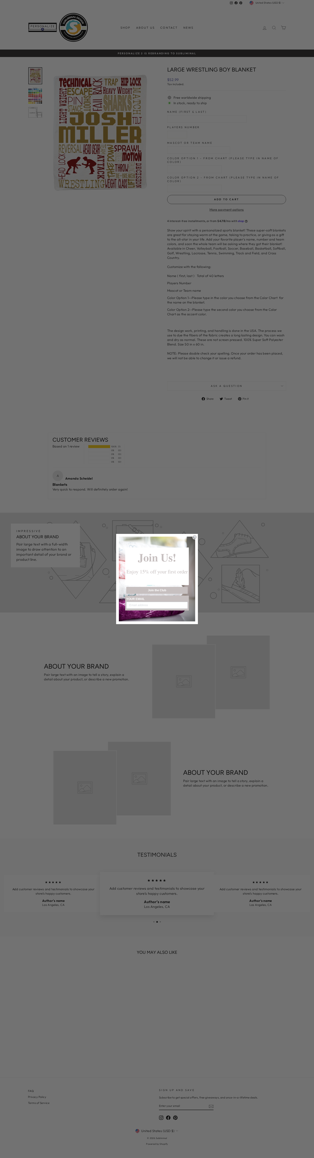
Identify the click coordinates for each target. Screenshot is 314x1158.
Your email (135, 599)
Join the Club (157, 590)
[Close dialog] (194, 537)
